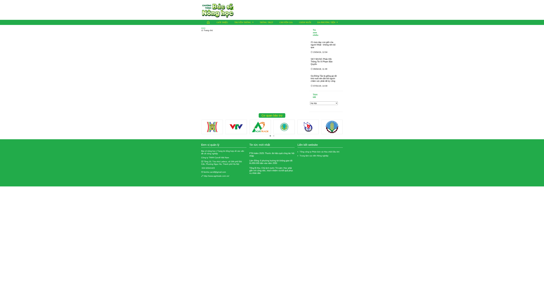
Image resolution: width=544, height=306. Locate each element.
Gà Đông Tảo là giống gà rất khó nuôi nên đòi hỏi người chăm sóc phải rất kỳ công (324, 78)
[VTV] (236, 127)
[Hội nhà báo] (308, 127)
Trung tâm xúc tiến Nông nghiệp (314, 156)
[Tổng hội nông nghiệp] (284, 127)
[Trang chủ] (208, 22)
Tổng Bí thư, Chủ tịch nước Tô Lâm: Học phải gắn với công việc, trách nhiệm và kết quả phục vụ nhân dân (271, 170)
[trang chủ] (218, 10)
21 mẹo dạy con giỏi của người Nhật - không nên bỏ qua (323, 44)
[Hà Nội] (212, 127)
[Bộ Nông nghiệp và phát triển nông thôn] (332, 127)
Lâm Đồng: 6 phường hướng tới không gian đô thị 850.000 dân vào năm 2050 (270, 161)
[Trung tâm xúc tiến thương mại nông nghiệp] (260, 127)
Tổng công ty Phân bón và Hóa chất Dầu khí (319, 152)
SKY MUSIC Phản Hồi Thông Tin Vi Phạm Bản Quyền (321, 61)
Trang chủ (208, 30)
